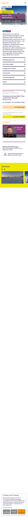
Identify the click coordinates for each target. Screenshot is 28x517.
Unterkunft (6, 73)
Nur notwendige (6, 511)
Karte (5, 82)
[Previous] (2, 169)
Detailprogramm (8, 60)
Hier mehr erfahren (7, 507)
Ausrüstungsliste (9, 77)
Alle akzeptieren (21, 511)
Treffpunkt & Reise (9, 68)
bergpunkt (5, 3)
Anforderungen (8, 64)
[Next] (4, 169)
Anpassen (14, 511)
